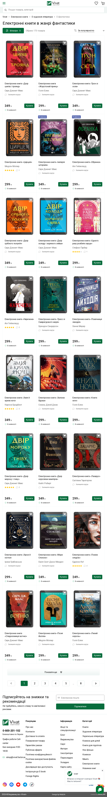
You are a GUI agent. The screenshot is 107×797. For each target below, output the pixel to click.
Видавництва (66, 739)
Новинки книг (89, 768)
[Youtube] (18, 784)
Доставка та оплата (35, 736)
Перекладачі (66, 758)
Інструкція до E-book (36, 771)
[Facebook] (11, 784)
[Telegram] (25, 784)
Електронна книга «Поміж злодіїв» (85, 556)
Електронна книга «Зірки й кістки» (18, 556)
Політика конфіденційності (39, 754)
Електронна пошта (70, 697)
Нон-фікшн (87, 750)
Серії (62, 744)
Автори (63, 748)
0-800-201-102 (11, 730)
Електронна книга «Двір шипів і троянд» (16, 85)
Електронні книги (90, 763)
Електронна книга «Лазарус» (86, 476)
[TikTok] (32, 784)
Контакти (30, 731)
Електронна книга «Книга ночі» (84, 399)
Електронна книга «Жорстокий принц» (48, 85)
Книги (85, 727)
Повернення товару (35, 741)
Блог (62, 735)
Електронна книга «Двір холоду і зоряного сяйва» (50, 242)
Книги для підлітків (92, 745)
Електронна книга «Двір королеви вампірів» (50, 477)
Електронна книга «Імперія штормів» (51, 163)
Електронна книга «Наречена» (19, 319)
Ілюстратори (66, 753)
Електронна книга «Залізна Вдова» (51, 399)
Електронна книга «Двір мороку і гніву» (16, 477)
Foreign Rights (32, 776)
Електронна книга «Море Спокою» (50, 556)
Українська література (93, 736)
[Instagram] (5, 784)
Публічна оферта (34, 750)
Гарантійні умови (34, 745)
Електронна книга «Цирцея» (18, 162)
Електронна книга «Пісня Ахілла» (50, 634)
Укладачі (64, 762)
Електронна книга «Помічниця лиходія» (87, 320)
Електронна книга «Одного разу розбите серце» (85, 242)
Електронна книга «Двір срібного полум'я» (16, 242)
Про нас (29, 727)
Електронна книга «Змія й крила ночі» (17, 399)
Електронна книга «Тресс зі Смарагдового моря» (51, 320)
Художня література (92, 731)
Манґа (85, 759)
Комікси (86, 754)
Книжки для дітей (91, 741)
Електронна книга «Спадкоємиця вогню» (16, 634)
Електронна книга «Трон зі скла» (85, 85)
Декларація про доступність (39, 767)
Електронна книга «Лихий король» (84, 634)
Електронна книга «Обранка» (86, 162)
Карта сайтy (66, 767)
